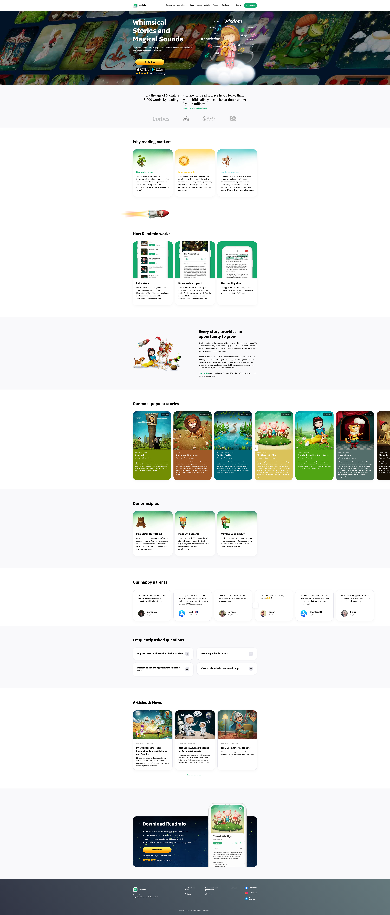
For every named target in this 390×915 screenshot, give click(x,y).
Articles (207, 5)
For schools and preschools (211, 889)
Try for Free (250, 5)
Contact (234, 888)
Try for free (150, 62)
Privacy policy (195, 910)
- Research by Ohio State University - (195, 108)
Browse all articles (195, 775)
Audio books (182, 5)
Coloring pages (196, 5)
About (215, 5)
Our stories (170, 5)
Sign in (238, 5)
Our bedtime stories (190, 889)
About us (208, 894)
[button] (225, 5)
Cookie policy (206, 910)
